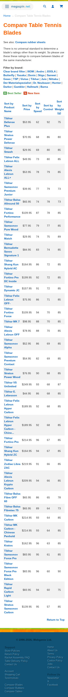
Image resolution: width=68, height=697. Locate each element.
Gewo (7, 79)
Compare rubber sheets (30, 42)
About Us (52, 650)
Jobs (50, 664)
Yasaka (21, 75)
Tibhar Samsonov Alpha (11, 343)
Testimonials (12, 678)
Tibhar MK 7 (12, 321)
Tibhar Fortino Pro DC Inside (11, 277)
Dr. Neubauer (41, 82)
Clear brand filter (14, 71)
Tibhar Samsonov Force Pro (11, 554)
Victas (24, 79)
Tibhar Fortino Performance (12, 212)
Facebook (52, 684)
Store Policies (12, 650)
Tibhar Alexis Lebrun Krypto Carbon (9, 481)
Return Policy (12, 654)
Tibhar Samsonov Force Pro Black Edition (11, 571)
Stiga (41, 75)
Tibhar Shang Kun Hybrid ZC (11, 451)
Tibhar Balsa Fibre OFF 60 (12, 497)
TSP (15, 79)
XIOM (30, 71)
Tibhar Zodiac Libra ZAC (12, 463)
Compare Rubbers (14, 688)
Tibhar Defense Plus (9, 122)
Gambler (19, 86)
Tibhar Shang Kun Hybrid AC (11, 264)
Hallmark (32, 86)
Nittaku (53, 79)
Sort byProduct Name (9, 107)
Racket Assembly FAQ (17, 657)
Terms (50, 653)
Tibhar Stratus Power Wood (12, 373)
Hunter (56, 82)
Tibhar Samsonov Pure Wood (11, 225)
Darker (7, 86)
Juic (44, 79)
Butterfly (9, 75)
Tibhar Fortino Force (9, 312)
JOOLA (51, 71)
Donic (32, 75)
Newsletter (53, 678)
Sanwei (51, 75)
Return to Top (56, 619)
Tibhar (35, 79)
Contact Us (11, 664)
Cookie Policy (55, 660)
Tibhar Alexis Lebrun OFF (12, 330)
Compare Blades (14, 684)
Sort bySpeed (38, 107)
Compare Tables (13, 691)
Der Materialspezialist (17, 82)
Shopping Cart (12, 674)
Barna (44, 86)
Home (7, 15)
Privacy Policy (55, 657)
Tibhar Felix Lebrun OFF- (11, 299)
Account (9, 671)
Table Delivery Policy (16, 661)
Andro (40, 71)
